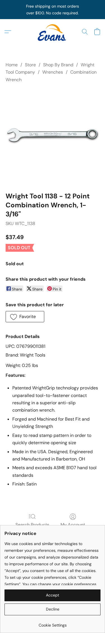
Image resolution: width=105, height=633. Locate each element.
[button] (52, 31)
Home (12, 65)
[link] (52, 623)
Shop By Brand (58, 65)
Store (30, 65)
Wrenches (52, 72)
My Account (72, 525)
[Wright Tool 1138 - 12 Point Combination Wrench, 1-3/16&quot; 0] (52, 136)
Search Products (32, 525)
